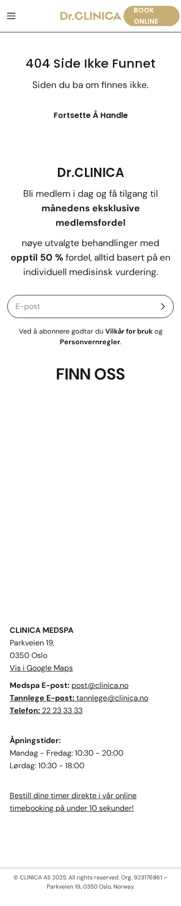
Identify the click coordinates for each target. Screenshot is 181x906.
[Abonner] (163, 306)
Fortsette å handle (91, 115)
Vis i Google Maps (41, 668)
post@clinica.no (99, 685)
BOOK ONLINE (146, 15)
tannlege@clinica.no (112, 698)
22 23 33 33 (62, 710)
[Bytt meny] (11, 16)
